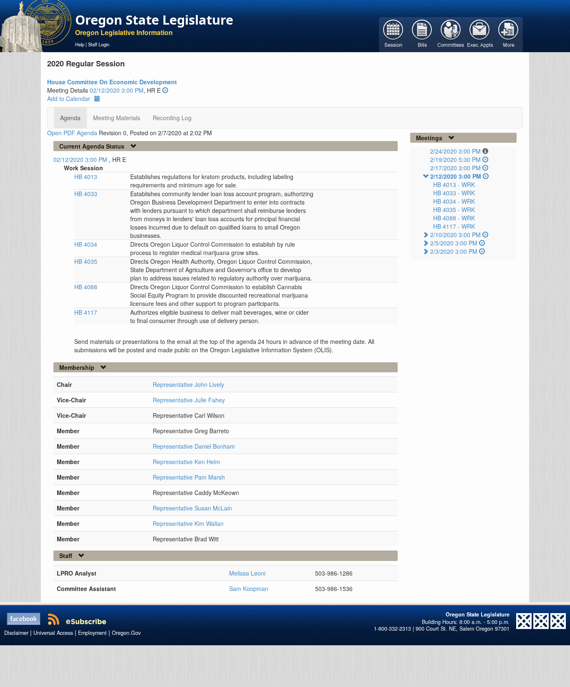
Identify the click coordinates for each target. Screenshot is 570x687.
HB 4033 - (454, 193)
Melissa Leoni (247, 573)
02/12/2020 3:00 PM (117, 90)
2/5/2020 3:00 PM (453, 243)
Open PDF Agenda (72, 133)
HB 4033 (85, 193)
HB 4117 (85, 312)
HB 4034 (85, 244)
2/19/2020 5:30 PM (455, 159)
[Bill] (422, 34)
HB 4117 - (454, 226)
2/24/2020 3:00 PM (455, 151)
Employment (92, 632)
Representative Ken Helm (186, 461)
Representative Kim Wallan (188, 523)
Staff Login (98, 44)
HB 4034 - (454, 201)
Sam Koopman (248, 588)
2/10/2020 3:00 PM (455, 234)
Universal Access (53, 632)
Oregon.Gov (126, 632)
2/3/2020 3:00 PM (453, 251)
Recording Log (172, 118)
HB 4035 (85, 261)
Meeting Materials (116, 118)
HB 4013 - (454, 184)
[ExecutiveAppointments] (479, 34)
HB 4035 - (454, 209)
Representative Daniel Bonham (194, 446)
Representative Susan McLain (192, 508)
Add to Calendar (68, 98)
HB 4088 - (454, 218)
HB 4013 (85, 176)
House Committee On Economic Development (112, 82)
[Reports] (508, 34)
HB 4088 (85, 287)
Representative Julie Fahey (189, 400)
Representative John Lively (188, 384)
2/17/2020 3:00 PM (455, 168)
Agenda (70, 118)
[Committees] (450, 34)
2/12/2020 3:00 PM (455, 176)
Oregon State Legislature (154, 19)
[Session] (393, 34)
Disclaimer (16, 632)
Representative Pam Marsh (189, 477)
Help (79, 44)
